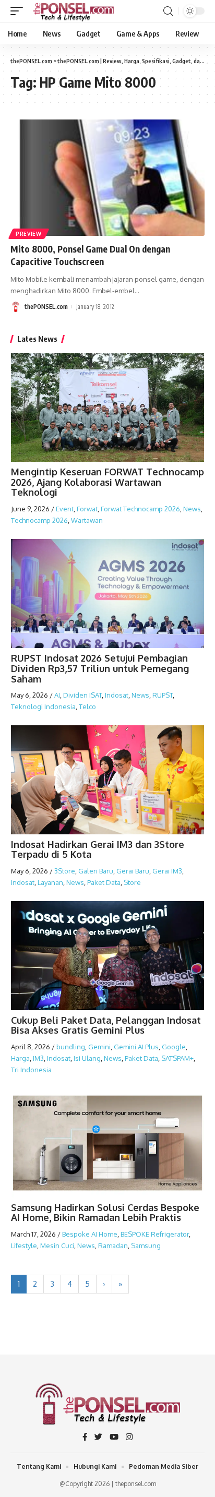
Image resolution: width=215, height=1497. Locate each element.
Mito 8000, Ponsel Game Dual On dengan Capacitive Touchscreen (90, 255)
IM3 (38, 1058)
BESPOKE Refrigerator (155, 1234)
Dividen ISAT (82, 695)
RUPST (162, 695)
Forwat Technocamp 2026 (140, 509)
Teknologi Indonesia (43, 706)
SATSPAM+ (177, 1058)
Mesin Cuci (57, 1245)
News (192, 509)
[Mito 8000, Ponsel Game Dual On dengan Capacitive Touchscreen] (107, 177)
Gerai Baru (132, 871)
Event (65, 509)
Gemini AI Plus (136, 1047)
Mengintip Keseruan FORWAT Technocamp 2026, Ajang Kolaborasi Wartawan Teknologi (107, 482)
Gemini (99, 1047)
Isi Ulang (87, 1058)
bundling (70, 1047)
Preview (29, 234)
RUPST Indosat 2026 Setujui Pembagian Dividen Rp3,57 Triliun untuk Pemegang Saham (100, 668)
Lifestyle (24, 1245)
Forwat (87, 509)
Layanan (50, 882)
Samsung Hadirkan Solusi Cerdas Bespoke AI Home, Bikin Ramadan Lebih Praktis (105, 1213)
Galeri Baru (95, 871)
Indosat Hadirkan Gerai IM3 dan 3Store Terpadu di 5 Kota (97, 849)
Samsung (146, 1245)
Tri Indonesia (31, 1069)
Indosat (116, 695)
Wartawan (87, 520)
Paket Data (104, 882)
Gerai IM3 (167, 871)
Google (174, 1047)
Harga (20, 1058)
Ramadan (113, 1245)
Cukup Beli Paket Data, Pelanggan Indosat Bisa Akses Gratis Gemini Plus (106, 1025)
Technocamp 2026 (39, 520)
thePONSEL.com (46, 306)
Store (132, 882)
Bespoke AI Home (89, 1234)
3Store (64, 871)
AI (57, 695)
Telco (87, 706)
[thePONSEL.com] (74, 11)
